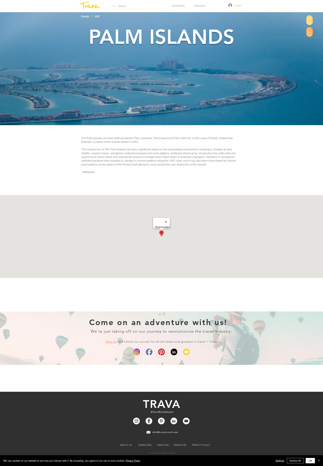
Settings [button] (280, 460)
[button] (178, 6)
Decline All (295, 460)
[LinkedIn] (174, 352)
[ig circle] (136, 352)
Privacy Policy (133, 460)
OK (310, 460)
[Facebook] (149, 421)
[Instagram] (136, 421)
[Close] (319, 460)
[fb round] (149, 352)
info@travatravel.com (165, 432)
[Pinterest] (161, 352)
